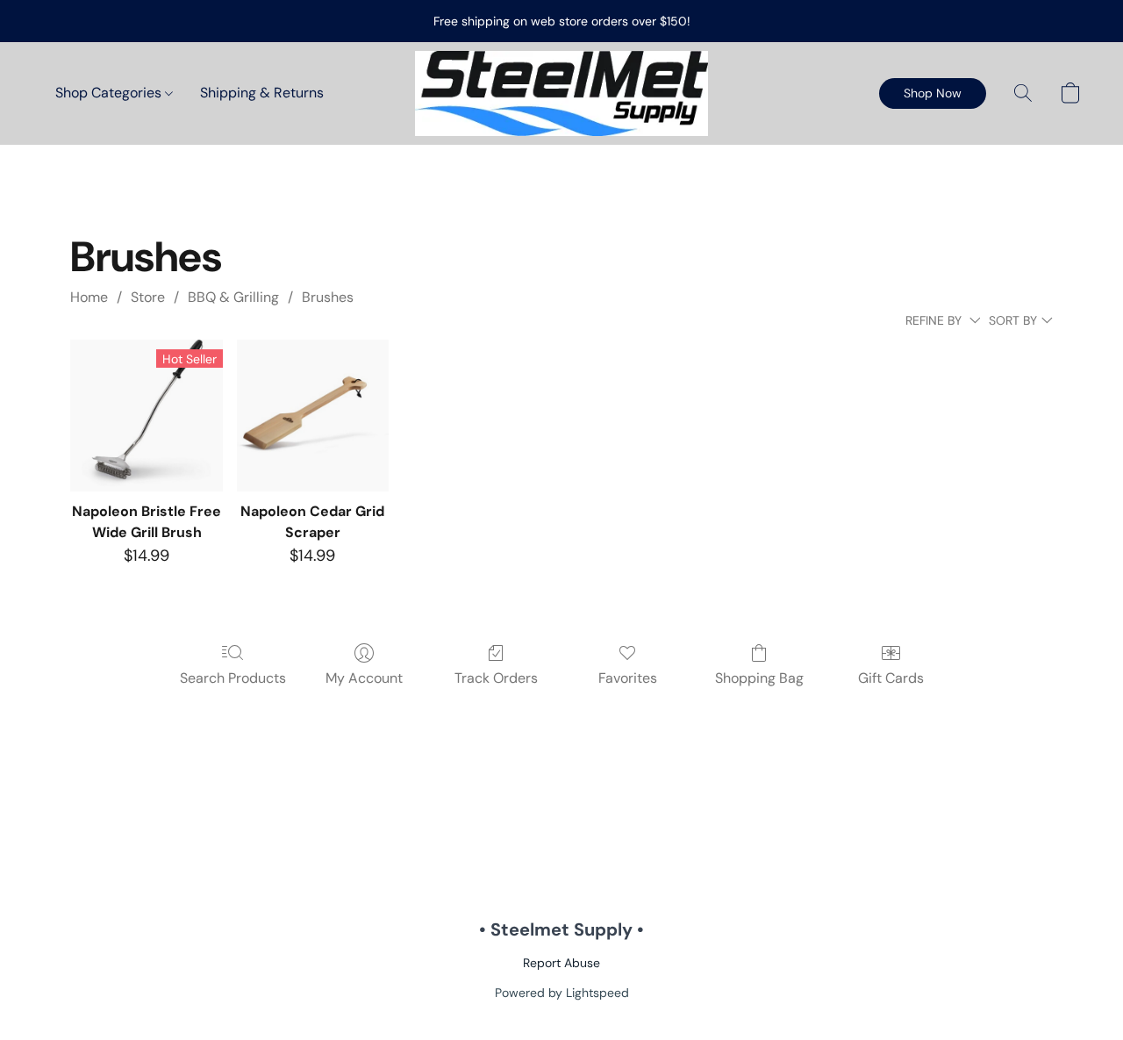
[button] (561, 93)
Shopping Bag (759, 678)
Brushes (328, 297)
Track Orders (496, 678)
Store (148, 297)
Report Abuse (561, 963)
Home (89, 297)
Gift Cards (891, 678)
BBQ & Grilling (233, 297)
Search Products (233, 678)
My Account (364, 678)
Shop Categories (110, 92)
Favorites (627, 678)
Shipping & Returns (262, 92)
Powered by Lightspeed (562, 993)
